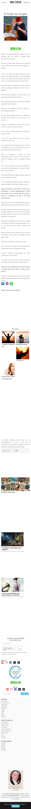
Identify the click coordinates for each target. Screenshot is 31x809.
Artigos (3, 710)
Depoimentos (4, 725)
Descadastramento (6, 731)
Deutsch (3, 748)
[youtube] (2, 662)
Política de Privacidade (14, 797)
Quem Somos (4, 722)
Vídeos (3, 715)
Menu (5, 2)
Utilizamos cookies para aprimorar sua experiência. (14, 804)
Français (3, 750)
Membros (27, 2)
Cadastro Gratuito (6, 729)
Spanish (3, 743)
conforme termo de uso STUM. (16, 447)
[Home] (15, 672)
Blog (2, 713)
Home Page (4, 701)
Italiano (3, 746)
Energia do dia (5, 703)
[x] (14, 662)
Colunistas (4, 727)
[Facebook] (10, 662)
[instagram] (6, 662)
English (3, 745)
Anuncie (3, 738)
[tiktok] (18, 662)
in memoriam (15, 790)
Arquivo (3, 736)
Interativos (4, 708)
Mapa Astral (4, 704)
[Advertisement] (15, 312)
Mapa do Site (4, 732)
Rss (2, 734)
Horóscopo (4, 706)
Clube (2, 711)
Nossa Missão (5, 724)
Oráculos (3, 717)
